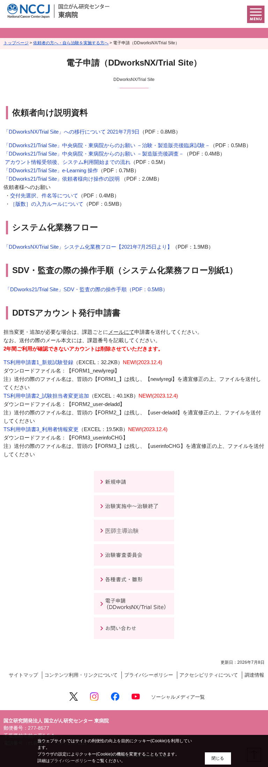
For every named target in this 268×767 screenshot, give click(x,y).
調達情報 (254, 675)
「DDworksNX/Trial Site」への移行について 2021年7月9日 (71, 132)
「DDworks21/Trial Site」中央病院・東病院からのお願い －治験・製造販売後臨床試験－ (106, 145)
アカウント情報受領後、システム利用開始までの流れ (67, 162)
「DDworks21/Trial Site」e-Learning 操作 (50, 170)
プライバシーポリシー (148, 675)
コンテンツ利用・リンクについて (81, 675)
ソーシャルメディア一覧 (178, 697)
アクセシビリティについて (208, 675)
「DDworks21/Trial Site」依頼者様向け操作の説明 (62, 179)
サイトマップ (23, 675)
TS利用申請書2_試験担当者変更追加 (46, 396)
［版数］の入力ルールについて (46, 204)
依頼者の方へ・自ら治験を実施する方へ (71, 42)
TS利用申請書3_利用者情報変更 (41, 429)
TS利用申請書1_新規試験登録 (38, 362)
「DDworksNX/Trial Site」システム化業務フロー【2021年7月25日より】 (87, 247)
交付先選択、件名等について (44, 195)
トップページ (16, 42)
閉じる (217, 758)
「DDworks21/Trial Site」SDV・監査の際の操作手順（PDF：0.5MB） (85, 289)
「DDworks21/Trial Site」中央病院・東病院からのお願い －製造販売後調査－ (93, 154)
